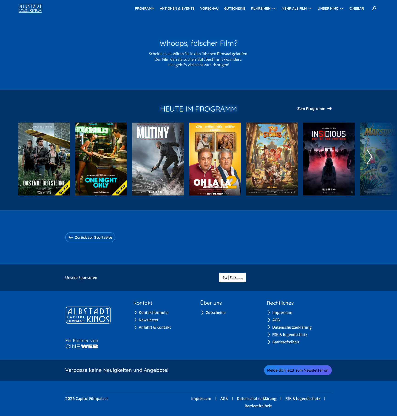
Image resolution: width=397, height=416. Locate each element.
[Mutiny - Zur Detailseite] (158, 159)
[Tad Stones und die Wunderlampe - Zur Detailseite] (272, 159)
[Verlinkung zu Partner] (232, 277)
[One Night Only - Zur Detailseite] (101, 159)
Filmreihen (261, 8)
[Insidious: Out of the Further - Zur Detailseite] (329, 159)
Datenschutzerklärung (256, 398)
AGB (224, 398)
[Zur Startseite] (50, 8)
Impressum (201, 398)
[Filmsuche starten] (374, 8)
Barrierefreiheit (258, 406)
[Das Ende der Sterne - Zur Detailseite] (44, 159)
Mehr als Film (294, 8)
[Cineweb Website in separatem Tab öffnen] (81, 346)
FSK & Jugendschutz (302, 398)
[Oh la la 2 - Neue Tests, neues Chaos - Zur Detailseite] (215, 159)
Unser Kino (328, 8)
